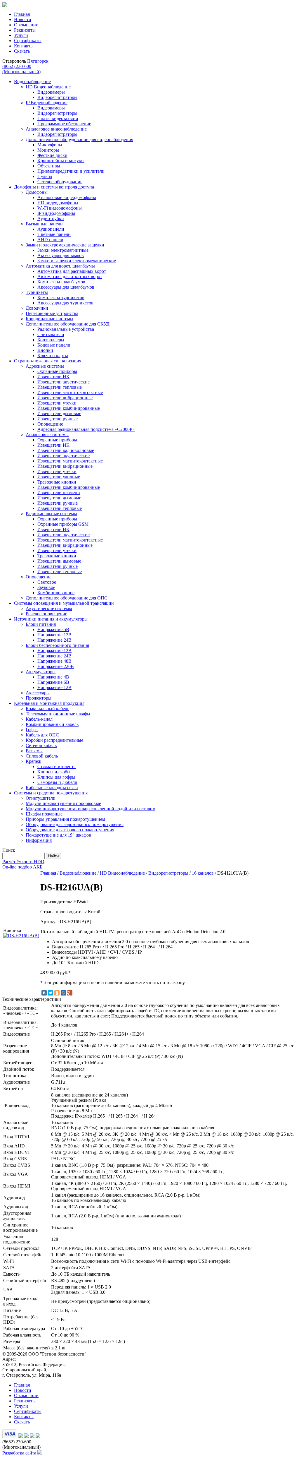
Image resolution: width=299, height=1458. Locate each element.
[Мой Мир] (63, 993)
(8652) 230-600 (21, 69)
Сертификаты (27, 40)
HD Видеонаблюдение (122, 873)
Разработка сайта (19, 1452)
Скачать (22, 51)
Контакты (24, 45)
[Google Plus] (69, 993)
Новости (22, 19)
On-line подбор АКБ (22, 866)
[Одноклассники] (57, 993)
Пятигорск (37, 61)
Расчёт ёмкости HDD (23, 861)
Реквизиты (25, 30)
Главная (22, 14)
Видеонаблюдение (78, 873)
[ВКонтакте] (44, 993)
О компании (26, 24)
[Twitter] (50, 993)
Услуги (21, 35)
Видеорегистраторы (168, 873)
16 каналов (203, 873)
